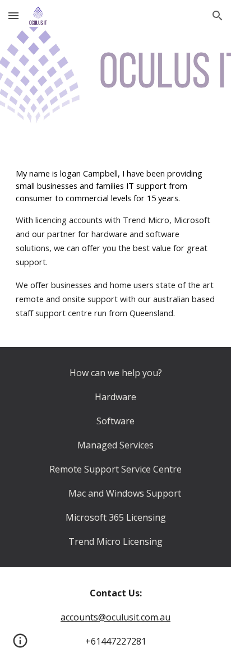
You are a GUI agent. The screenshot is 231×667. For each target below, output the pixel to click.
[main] (115, 244)
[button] (13, 15)
